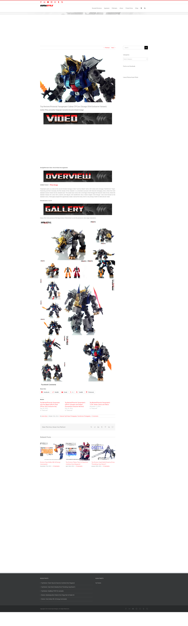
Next (112, 47)
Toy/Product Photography (71, 416)
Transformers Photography (84, 416)
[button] (144, 8)
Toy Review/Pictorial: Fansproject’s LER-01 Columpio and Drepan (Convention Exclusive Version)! (75, 404)
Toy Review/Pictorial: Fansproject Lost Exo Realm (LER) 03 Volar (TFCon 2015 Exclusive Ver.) (50, 404)
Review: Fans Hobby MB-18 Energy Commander (54, 599)
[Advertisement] (94, 29)
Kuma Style (44, 416)
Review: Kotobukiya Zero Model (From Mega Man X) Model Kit (57, 595)
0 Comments (95, 416)
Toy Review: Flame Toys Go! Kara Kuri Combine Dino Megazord (58, 583)
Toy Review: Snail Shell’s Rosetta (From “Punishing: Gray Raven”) (58, 587)
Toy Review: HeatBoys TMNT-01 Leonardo (52, 591)
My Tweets (98, 583)
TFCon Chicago (54, 185)
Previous (107, 47)
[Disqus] (77, 492)
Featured (62, 416)
